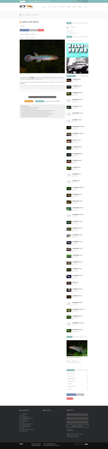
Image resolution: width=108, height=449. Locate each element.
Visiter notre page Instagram (73, 436)
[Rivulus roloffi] (69, 283)
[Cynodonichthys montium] (69, 256)
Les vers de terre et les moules (72, 33)
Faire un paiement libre (49, 443)
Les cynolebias (70, 30)
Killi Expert (28, 14)
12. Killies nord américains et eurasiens (27, 429)
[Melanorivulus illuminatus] (69, 202)
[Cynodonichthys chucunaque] (69, 127)
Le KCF (49, 7)
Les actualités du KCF (71, 376)
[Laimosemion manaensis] (69, 222)
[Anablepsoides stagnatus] (69, 290)
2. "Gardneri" (23, 415)
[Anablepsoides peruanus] (69, 276)
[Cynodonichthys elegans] (69, 154)
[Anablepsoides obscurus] (69, 263)
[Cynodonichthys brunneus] (69, 114)
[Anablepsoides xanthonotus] (69, 324)
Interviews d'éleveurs (71, 378)
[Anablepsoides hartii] (69, 175)
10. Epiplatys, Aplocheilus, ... (25, 426)
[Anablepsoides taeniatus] (69, 303)
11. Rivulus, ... (23, 428)
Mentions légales (36, 443)
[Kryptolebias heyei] (69, 181)
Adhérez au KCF (29, 101)
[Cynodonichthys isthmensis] (69, 208)
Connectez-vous (40, 101)
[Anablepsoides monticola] (69, 249)
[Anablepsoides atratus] (69, 87)
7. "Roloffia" (23, 422)
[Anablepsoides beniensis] (69, 93)
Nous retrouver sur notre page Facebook (75, 433)
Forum (74, 7)
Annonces (80, 7)
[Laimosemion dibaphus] (69, 148)
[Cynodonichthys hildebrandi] (69, 188)
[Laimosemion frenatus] (69, 161)
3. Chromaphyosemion (25, 416)
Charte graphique (36, 445)
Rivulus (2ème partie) (76, 357)
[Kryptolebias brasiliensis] (69, 100)
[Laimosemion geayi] (69, 168)
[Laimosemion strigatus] (69, 296)
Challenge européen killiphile (51, 445)
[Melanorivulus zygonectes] (69, 330)
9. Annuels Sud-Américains (25, 425)
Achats (85, 7)
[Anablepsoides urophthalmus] (69, 310)
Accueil (44, 7)
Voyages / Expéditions (71, 386)
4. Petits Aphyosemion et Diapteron (27, 418)
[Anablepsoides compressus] (69, 134)
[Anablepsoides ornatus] (69, 269)
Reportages (62, 7)
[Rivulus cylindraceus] (69, 141)
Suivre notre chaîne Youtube (74, 435)
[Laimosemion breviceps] (69, 107)
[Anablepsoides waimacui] (69, 317)
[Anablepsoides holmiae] (69, 195)
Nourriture (70, 383)
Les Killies (55, 7)
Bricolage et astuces (71, 381)
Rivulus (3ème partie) (71, 32)
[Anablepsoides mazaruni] (69, 236)
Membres (69, 7)
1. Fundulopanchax (24, 413)
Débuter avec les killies (72, 373)
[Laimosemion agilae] (69, 80)
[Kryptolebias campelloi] (69, 121)
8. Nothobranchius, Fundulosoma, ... (27, 423)
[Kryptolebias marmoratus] (69, 229)
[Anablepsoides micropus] (69, 242)
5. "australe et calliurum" (25, 419)
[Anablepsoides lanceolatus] (69, 215)
